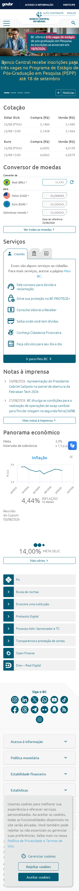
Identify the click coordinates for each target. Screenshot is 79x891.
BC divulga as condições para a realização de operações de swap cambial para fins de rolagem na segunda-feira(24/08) (42, 405)
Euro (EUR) (18, 204)
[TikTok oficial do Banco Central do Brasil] (64, 722)
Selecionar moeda (14, 212)
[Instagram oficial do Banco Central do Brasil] (15, 722)
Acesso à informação (39, 4)
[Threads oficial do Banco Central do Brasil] (25, 732)
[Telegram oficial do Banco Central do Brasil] (34, 732)
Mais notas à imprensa (39, 420)
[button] (4, 63)
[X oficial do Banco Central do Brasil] (34, 722)
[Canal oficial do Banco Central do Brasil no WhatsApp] (44, 722)
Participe (69, 4)
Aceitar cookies (38, 877)
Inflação (39, 457)
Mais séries (39, 583)
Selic (39, 531)
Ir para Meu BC (37, 359)
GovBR (7, 4)
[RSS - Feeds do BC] (64, 732)
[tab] (15, 254)
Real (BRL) (18, 182)
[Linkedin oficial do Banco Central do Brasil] (25, 722)
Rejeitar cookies (38, 866)
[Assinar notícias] (54, 732)
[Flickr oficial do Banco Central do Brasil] (44, 732)
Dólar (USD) (19, 195)
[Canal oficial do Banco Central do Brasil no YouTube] (54, 722)
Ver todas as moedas (40, 229)
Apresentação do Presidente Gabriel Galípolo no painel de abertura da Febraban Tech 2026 (39, 386)
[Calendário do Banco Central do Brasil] (39, 742)
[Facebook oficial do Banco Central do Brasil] (15, 732)
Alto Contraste (53, 13)
